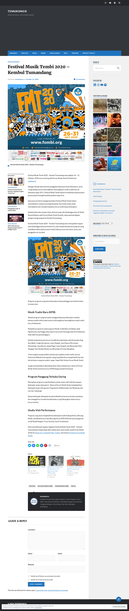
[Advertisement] (64, 31)
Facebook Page (48, 433)
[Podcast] (115, 3)
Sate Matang (97, 196)
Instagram (38, 433)
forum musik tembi (62, 486)
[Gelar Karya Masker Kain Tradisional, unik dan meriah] (100, 120)
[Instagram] (105, 3)
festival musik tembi (45, 486)
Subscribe (99, 249)
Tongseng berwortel (100, 201)
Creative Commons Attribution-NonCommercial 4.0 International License (107, 266)
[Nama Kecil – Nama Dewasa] (114, 135)
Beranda (13, 53)
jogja (73, 486)
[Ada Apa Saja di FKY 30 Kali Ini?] (36, 461)
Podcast (24, 53)
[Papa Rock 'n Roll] (100, 164)
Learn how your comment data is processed (52, 590)
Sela (65, 53)
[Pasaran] (100, 149)
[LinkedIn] (94, 84)
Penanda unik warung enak (102, 206)
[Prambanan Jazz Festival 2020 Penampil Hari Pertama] (75, 461)
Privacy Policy (89, 53)
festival (32, 486)
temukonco (19, 79)
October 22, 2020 (32, 79)
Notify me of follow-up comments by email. (45, 576)
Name (30, 553)
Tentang (75, 53)
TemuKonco (17, 11)
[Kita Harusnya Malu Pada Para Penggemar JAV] (114, 120)
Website (31, 564)
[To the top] (118, 599)
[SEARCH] (118, 68)
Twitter (57, 433)
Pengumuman (13, 62)
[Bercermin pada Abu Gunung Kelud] (100, 106)
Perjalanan (55, 53)
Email (60, 553)
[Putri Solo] (114, 106)
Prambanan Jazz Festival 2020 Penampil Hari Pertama (74, 469)
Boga (35, 53)
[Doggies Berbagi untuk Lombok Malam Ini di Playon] (114, 164)
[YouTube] (110, 3)
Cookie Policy (38, 607)
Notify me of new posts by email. (42, 580)
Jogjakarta (32, 181)
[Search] (119, 3)
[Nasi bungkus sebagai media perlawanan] (100, 135)
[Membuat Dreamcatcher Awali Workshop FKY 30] (114, 149)
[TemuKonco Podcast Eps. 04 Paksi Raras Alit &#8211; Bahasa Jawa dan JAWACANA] (56, 461)
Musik (43, 53)
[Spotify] (105, 84)
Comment (32, 530)
